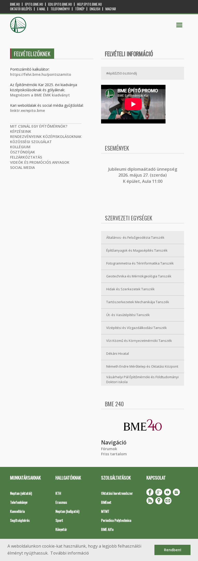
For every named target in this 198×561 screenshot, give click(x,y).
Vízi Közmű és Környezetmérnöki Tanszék (139, 340)
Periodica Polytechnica (116, 520)
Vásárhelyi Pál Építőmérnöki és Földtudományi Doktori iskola (142, 379)
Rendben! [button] (172, 549)
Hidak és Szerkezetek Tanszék (130, 289)
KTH (58, 493)
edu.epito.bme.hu (60, 4)
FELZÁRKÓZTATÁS (26, 157)
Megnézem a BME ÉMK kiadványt (40, 95)
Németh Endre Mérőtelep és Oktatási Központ (142, 366)
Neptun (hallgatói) (67, 511)
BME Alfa (107, 529)
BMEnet (106, 502)
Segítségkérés (20, 520)
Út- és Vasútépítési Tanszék (128, 314)
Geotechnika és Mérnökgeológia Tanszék (138, 276)
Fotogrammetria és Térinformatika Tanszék (140, 263)
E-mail (41, 9)
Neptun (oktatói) (21, 493)
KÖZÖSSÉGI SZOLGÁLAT (31, 141)
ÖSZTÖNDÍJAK (22, 152)
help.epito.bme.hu (89, 4)
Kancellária (17, 511)
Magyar (110, 9)
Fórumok (109, 448)
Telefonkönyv (60, 9)
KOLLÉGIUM (20, 146)
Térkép (80, 9)
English (95, 9)
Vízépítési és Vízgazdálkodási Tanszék (136, 327)
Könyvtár (61, 529)
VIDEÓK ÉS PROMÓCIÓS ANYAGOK (39, 162)
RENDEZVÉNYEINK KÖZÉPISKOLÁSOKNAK (45, 136)
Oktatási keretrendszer (117, 493)
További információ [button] (69, 553)
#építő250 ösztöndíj (121, 73)
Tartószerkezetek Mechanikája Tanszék (137, 302)
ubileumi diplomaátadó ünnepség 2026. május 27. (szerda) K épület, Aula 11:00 (143, 175)
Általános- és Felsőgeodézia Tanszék (135, 237)
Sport (59, 520)
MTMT (105, 511)
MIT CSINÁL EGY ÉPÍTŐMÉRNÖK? (38, 126)
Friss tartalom (114, 453)
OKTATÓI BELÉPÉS (21, 9)
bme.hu (15, 4)
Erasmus (61, 502)
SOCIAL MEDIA (22, 167)
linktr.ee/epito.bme (27, 110)
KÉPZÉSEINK (20, 131)
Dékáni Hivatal (117, 353)
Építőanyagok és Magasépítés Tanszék (137, 250)
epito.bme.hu (34, 4)
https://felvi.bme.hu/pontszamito (40, 74)
